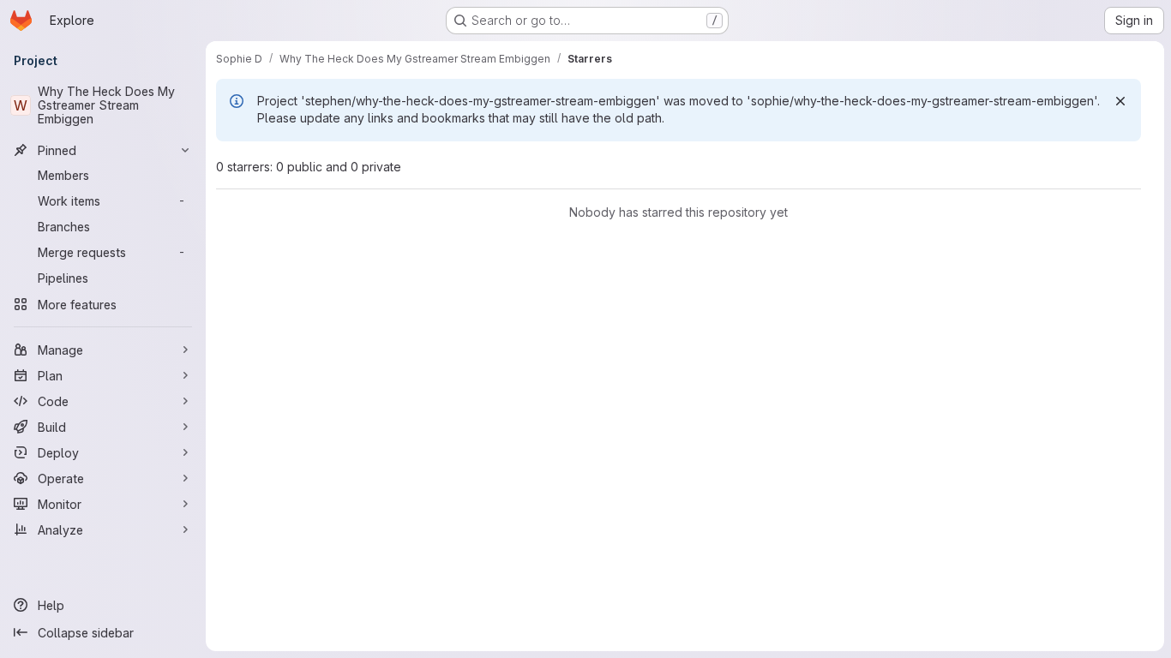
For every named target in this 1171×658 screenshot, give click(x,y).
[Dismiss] (1120, 101)
